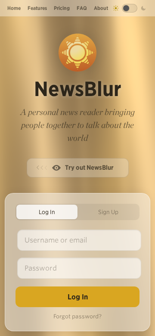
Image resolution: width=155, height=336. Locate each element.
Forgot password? (77, 316)
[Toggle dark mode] (129, 8)
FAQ (82, 8)
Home (14, 8)
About (101, 8)
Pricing (62, 8)
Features (37, 8)
